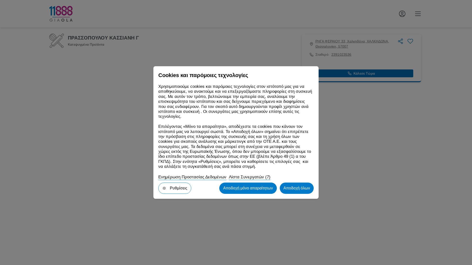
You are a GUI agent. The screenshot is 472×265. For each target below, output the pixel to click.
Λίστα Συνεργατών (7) (249, 177)
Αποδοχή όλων (296, 188)
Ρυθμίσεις (178, 188)
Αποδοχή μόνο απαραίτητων (248, 188)
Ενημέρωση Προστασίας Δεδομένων (192, 177)
